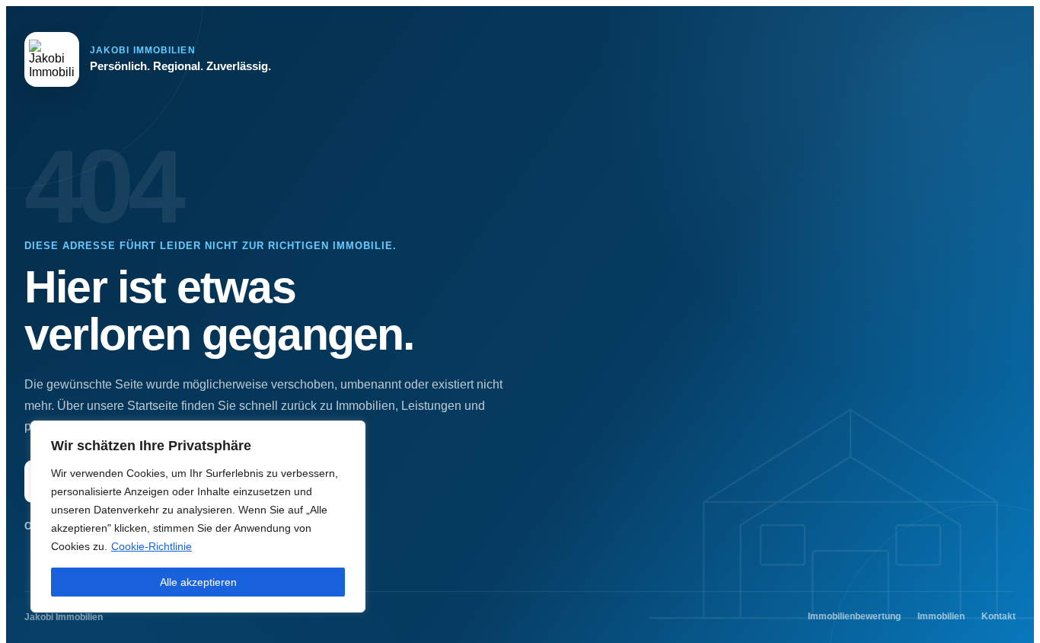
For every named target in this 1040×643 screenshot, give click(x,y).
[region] (197, 517)
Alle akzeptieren (198, 582)
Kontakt (998, 616)
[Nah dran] (349, 433)
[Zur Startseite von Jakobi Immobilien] (51, 59)
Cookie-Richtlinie (151, 546)
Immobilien (941, 616)
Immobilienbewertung (854, 616)
